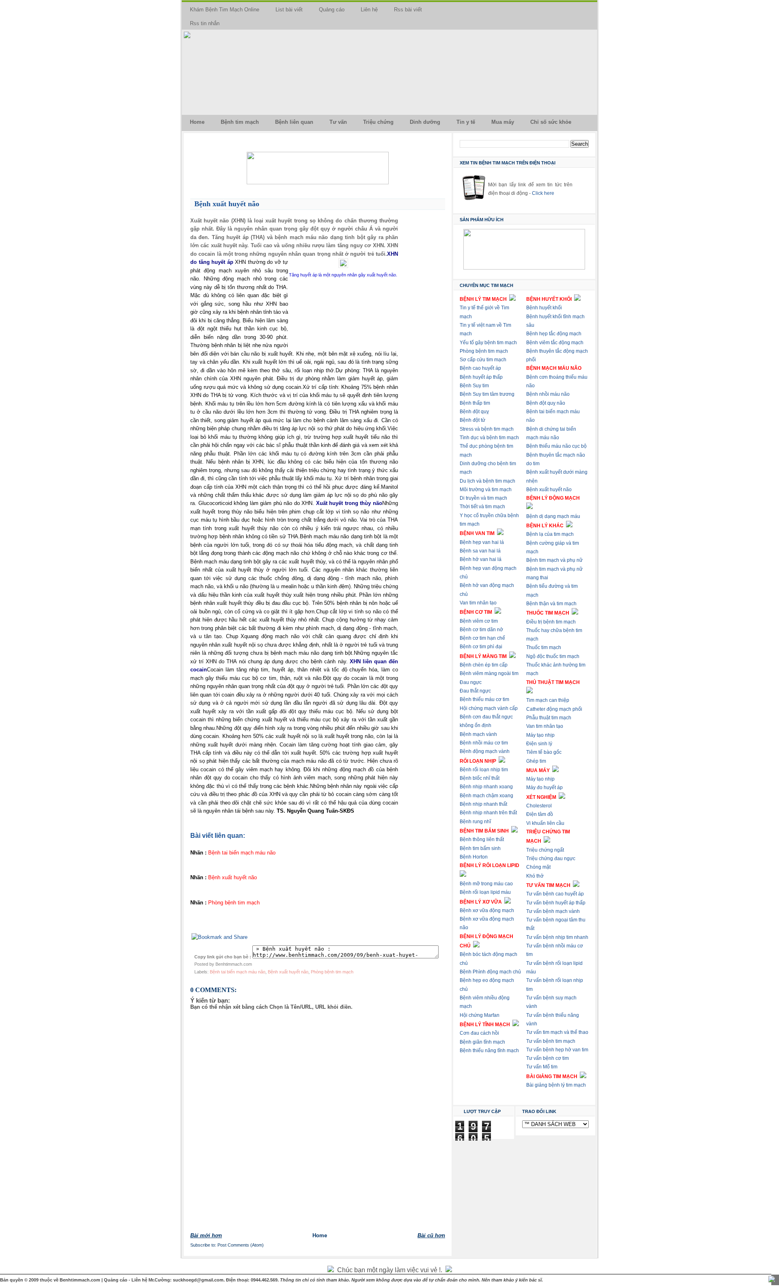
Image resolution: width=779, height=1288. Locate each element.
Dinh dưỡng (425, 122)
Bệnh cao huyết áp (480, 368)
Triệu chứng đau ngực (550, 858)
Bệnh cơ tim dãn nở (481, 629)
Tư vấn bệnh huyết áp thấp (555, 903)
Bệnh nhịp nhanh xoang (486, 787)
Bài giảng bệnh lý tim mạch (556, 1085)
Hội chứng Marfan (479, 1015)
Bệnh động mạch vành (485, 751)
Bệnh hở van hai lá (480, 559)
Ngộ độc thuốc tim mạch (552, 656)
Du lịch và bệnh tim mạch (487, 481)
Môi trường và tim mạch (486, 489)
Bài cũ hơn (431, 1235)
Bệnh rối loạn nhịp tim (484, 769)
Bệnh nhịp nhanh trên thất (488, 813)
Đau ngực (471, 682)
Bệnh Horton (474, 857)
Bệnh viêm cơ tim (479, 621)
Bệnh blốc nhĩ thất (479, 778)
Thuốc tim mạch (543, 647)
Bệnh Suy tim (474, 385)
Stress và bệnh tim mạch (487, 429)
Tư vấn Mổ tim (541, 1067)
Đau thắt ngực (475, 691)
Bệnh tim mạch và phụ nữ (554, 560)
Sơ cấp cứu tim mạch (483, 359)
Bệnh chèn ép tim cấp (484, 665)
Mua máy (502, 122)
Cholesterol (539, 806)
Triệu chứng (378, 122)
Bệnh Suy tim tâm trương (487, 394)
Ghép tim (536, 761)
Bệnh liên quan (294, 122)
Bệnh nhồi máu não (548, 394)
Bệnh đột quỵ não (545, 403)
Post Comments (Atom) (240, 1245)
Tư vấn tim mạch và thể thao (557, 1032)
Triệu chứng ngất (545, 850)
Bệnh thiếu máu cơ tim (484, 699)
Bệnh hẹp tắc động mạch (553, 334)
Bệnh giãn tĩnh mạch (482, 1042)
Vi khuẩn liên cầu (545, 823)
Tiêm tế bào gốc (544, 752)
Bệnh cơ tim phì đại (481, 646)
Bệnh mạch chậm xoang (486, 795)
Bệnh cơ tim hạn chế (482, 638)
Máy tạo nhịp (540, 735)
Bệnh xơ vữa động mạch (487, 910)
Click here (543, 193)
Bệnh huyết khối (544, 308)
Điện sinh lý (539, 743)
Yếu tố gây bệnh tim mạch (488, 342)
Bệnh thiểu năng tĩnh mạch (489, 1050)
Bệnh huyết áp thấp (481, 377)
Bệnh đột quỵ (474, 411)
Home (197, 122)
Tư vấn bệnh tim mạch (550, 1041)
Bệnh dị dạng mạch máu (553, 516)
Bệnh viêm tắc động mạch (554, 342)
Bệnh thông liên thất (482, 839)
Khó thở (535, 876)
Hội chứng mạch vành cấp (489, 708)
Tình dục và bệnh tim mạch (489, 437)
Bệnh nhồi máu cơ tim (484, 743)
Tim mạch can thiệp (547, 700)
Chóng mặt (538, 867)
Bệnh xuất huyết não (226, 204)
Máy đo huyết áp (544, 787)
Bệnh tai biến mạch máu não (237, 971)
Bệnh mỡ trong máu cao (486, 884)
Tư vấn (338, 122)
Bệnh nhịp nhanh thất (483, 804)
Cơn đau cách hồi (479, 1033)
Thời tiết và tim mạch (482, 506)
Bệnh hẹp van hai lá (482, 542)
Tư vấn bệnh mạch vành (553, 911)
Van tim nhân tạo (478, 603)
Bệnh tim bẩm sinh (480, 848)
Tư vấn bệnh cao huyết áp (555, 894)
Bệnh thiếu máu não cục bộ (556, 446)
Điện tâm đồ (539, 814)
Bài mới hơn (206, 1235)
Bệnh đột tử (472, 420)
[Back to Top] (771, 1280)
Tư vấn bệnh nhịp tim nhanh (557, 937)
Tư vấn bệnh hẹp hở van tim (557, 1050)
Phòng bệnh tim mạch (332, 971)
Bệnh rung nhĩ (475, 821)
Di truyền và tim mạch (483, 498)
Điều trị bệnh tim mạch (551, 622)
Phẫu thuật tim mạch (548, 718)
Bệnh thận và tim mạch (551, 603)
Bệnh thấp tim (475, 403)
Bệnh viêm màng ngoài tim (489, 673)
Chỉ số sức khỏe (550, 122)
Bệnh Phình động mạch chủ (490, 972)
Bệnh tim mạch (240, 122)
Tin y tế (465, 122)
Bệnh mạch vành (478, 734)
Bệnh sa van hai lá (480, 551)
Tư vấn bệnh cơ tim (547, 1058)
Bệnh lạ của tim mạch (550, 534)
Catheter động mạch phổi (554, 709)
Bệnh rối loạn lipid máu (485, 892)
